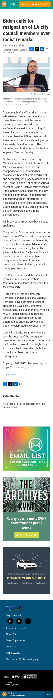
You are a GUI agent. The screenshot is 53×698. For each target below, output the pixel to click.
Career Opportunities (15, 640)
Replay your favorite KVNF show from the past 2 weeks (26, 523)
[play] (4, 694)
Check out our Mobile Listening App (22, 659)
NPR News (11, 374)
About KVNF (11, 634)
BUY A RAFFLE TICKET (36, 4)
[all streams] (49, 694)
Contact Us (11, 647)
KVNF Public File (13, 653)
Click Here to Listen (26, 534)
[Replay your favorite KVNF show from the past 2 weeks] (26, 494)
